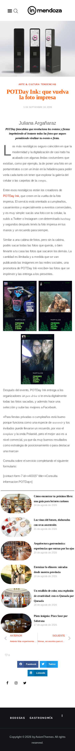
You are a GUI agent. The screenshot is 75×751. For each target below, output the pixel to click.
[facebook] (7, 683)
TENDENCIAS (48, 84)
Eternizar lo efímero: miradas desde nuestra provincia (50, 570)
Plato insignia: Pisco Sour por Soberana (50, 618)
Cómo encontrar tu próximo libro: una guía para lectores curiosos (53, 499)
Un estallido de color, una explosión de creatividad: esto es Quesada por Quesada (54, 595)
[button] (9, 10)
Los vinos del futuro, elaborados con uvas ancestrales (52, 522)
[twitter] (24, 683)
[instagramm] (16, 683)
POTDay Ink (11, 196)
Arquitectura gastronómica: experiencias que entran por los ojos (54, 546)
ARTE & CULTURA (29, 84)
